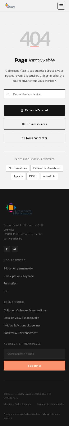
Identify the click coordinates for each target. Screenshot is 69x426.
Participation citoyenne (19, 276)
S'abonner (34, 365)
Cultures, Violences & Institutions (25, 310)
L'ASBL (33, 176)
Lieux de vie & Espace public (21, 317)
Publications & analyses (46, 168)
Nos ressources (36, 124)
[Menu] (61, 6)
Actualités (49, 176)
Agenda (18, 176)
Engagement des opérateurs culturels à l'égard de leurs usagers (32, 416)
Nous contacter (36, 138)
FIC (6, 291)
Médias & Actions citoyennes (22, 325)
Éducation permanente (18, 268)
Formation (10, 283)
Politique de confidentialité (51, 404)
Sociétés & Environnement (21, 332)
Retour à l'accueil (36, 110)
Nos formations (18, 168)
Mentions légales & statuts (17, 404)
